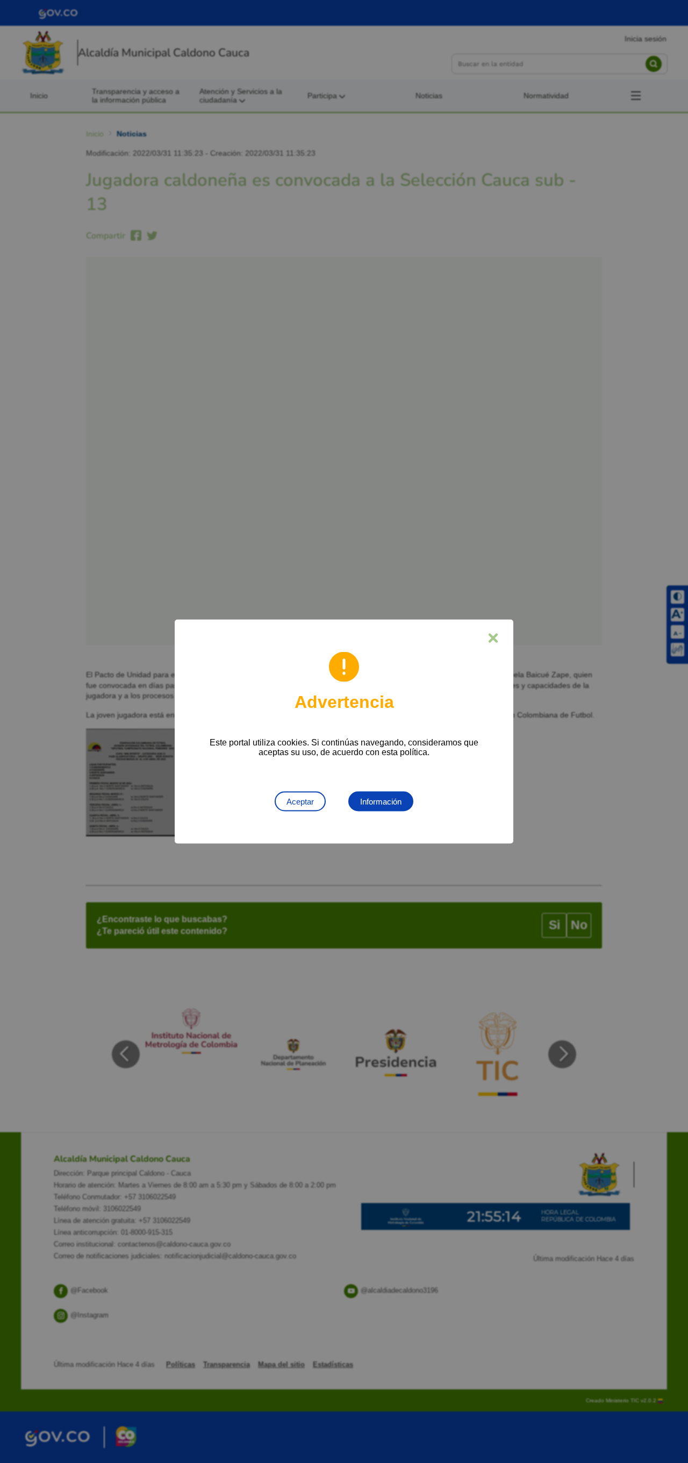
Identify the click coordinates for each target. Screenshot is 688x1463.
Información (381, 801)
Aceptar (300, 801)
